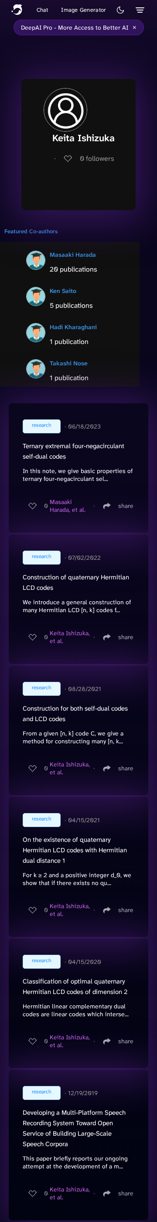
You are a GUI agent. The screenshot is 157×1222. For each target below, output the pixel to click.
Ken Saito (63, 291)
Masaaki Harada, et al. (67, 506)
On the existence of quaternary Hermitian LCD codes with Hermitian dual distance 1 (75, 850)
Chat (42, 10)
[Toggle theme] (120, 10)
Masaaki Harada (73, 255)
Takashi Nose (69, 363)
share (125, 506)
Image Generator (83, 10)
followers (97, 158)
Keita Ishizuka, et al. (70, 637)
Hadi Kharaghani (73, 327)
